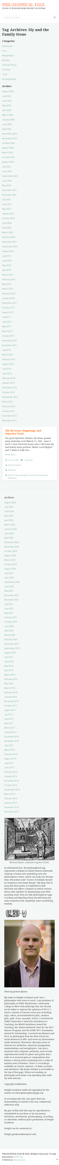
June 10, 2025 (13, 460)
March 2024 (7, 152)
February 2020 (8, 237)
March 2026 (7, 115)
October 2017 (8, 308)
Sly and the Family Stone (38, 475)
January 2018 (8, 298)
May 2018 (6, 284)
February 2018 (8, 293)
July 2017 (6, 317)
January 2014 (8, 383)
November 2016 (9, 345)
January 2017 (8, 336)
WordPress (18, 1157)
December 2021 (9, 190)
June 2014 (7, 373)
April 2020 (6, 228)
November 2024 (9, 138)
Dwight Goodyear (14, 465)
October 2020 (8, 218)
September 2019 (10, 246)
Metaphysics (8, 55)
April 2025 (6, 129)
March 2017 (7, 331)
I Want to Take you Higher (18, 475)
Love (4, 51)
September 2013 (10, 397)
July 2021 (6, 199)
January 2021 (8, 214)
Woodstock (12, 478)
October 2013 (8, 392)
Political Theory (9, 65)
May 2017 (6, 326)
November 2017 (9, 303)
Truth (4, 74)
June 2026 (7, 101)
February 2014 (8, 378)
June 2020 (7, 223)
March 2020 (7, 232)
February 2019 (8, 279)
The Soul (6, 70)
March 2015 (7, 355)
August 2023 (8, 162)
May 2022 (6, 185)
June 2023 (7, 171)
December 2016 (9, 340)
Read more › (11, 454)
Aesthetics (7, 46)
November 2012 (9, 420)
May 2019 (6, 265)
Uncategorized (9, 79)
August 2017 (8, 312)
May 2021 (6, 209)
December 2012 (9, 416)
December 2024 (9, 134)
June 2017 (7, 322)
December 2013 (9, 387)
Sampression (19, 1160)
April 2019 (6, 270)
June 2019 (7, 261)
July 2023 (6, 167)
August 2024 (8, 148)
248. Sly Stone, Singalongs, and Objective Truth (23, 432)
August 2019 (8, 251)
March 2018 (7, 289)
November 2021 (9, 195)
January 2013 (8, 411)
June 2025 (7, 124)
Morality (6, 60)
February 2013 (8, 406)
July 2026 (6, 96)
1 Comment (28, 460)
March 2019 (7, 275)
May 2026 (6, 105)
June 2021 (7, 204)
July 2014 (6, 369)
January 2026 (8, 120)
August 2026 (8, 91)
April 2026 (6, 110)
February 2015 (8, 359)
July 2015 (6, 350)
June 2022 (7, 181)
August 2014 (8, 364)
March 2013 (7, 402)
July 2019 (6, 256)
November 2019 (9, 242)
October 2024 (8, 143)
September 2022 (10, 176)
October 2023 (8, 157)
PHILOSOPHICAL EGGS (23, 5)
